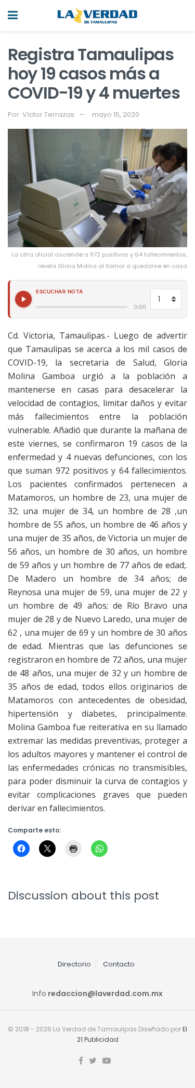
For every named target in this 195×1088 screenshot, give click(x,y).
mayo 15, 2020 (115, 114)
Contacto (119, 964)
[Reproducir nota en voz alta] (23, 299)
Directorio (74, 964)
